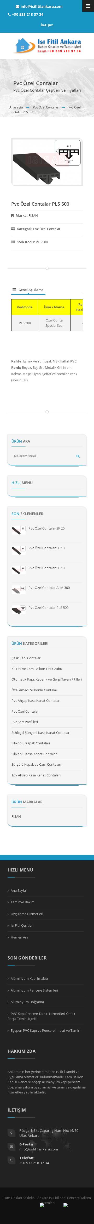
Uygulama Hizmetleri (27, 913)
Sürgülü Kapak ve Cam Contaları (36, 764)
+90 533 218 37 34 (27, 14)
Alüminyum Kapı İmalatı (29, 978)
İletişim (47, 25)
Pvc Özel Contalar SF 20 (46, 528)
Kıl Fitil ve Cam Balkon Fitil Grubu (36, 668)
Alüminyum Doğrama (27, 1001)
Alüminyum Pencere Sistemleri (34, 990)
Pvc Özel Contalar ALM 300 (49, 587)
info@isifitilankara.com (42, 6)
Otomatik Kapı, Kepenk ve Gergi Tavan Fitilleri (46, 679)
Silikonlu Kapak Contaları (30, 743)
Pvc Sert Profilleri (24, 721)
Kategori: (38, 228)
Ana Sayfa (18, 890)
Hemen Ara (19, 937)
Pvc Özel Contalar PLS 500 (40, 204)
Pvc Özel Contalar (45, 107)
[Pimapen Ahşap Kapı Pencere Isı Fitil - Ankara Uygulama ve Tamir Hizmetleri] (47, 45)
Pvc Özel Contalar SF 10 (46, 548)
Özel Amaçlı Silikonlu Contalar (34, 690)
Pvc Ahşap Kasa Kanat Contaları (35, 700)
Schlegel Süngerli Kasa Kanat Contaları (40, 732)
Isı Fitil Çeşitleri (22, 925)
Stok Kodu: (32, 242)
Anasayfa (16, 107)
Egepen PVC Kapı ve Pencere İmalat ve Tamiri (45, 1030)
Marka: (27, 215)
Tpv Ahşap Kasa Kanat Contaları (36, 775)
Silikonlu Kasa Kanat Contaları (34, 753)
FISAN (33, 215)
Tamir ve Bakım (22, 902)
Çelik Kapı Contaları (26, 658)
